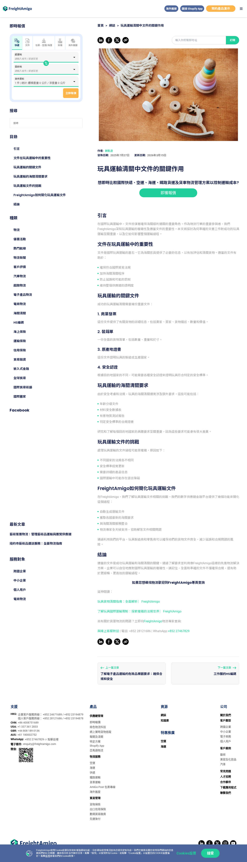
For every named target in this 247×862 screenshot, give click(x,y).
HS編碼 (19, 322)
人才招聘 (225, 776)
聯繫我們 (225, 792)
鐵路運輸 (95, 777)
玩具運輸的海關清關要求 (30, 176)
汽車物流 (20, 276)
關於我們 (225, 715)
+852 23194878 (73, 718)
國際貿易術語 (23, 387)
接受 (210, 853)
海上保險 (20, 332)
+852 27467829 (178, 631)
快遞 (92, 772)
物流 (17, 230)
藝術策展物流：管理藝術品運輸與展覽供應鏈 (40, 534)
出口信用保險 (98, 809)
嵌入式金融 (21, 369)
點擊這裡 (53, 739)
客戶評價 (20, 267)
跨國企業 (20, 571)
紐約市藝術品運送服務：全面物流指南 (36, 543)
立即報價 (70, 93)
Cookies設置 (186, 853)
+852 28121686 (53, 718)
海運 (92, 767)
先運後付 (95, 818)
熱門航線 (20, 248)
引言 (17, 149)
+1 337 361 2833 (28, 726)
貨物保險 (95, 804)
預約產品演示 (220, 8)
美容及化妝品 (228, 759)
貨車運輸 (95, 782)
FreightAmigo (153, 621)
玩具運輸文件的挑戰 (27, 186)
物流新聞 (20, 258)
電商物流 (20, 304)
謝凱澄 (109, 150)
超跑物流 (20, 285)
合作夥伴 (225, 782)
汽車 (223, 764)
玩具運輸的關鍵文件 (27, 167)
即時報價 (95, 722)
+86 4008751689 (28, 722)
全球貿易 (20, 378)
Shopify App (97, 745)
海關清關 (20, 313)
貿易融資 (20, 359)
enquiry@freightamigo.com (39, 744)
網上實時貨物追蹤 (100, 731)
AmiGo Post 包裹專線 (102, 787)
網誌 (112, 25)
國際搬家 (20, 396)
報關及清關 (96, 736)
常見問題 (225, 771)
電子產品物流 (23, 295)
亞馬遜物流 (96, 750)
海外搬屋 (171, 8)
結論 (17, 204)
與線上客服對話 (108, 631)
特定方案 (95, 741)
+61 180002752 (27, 734)
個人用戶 (20, 590)
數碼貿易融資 (98, 814)
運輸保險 (20, 341)
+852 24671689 (53, 714)
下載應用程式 (228, 787)
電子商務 (225, 736)
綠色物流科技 (98, 727)
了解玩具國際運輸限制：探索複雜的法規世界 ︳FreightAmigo (139, 611)
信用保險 (20, 350)
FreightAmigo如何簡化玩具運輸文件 (40, 195)
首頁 (100, 25)
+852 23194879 (73, 714)
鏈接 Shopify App (192, 8)
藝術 (223, 754)
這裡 (47, 856)
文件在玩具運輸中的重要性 (32, 158)
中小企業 (20, 580)
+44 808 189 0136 (29, 730)
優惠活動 (20, 239)
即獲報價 (168, 193)
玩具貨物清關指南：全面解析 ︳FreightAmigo (128, 601)
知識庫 (165, 720)
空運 (92, 762)
